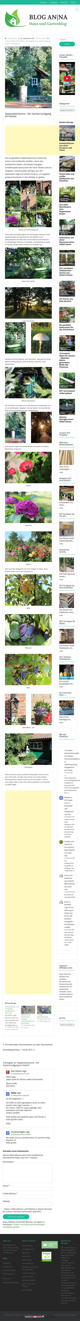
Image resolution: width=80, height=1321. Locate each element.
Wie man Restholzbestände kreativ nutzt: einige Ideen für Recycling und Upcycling (67, 443)
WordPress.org (8, 1274)
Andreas (67, 797)
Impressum (7, 1278)
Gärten (7, 41)
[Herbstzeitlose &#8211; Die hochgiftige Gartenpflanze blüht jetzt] (13, 1018)
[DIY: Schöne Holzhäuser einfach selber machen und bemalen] (66, 672)
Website (6, 1201)
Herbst (7, 44)
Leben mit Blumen (28, 1273)
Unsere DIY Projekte (64, 433)
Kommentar (9, 1161)
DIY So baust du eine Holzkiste (66, 586)
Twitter (73, 2)
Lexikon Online (27, 1277)
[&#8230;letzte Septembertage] (44, 1010)
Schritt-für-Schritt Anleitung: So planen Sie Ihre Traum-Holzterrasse (66, 551)
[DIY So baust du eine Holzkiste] (66, 600)
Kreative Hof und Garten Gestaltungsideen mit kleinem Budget (67, 479)
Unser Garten (12, 38)
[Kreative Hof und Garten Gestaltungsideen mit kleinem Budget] (66, 493)
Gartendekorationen (18, 41)
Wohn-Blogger (27, 1290)
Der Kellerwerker (28, 1249)
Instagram (53, 2)
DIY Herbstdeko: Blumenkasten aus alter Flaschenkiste (28, 1044)
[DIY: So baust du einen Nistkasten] (66, 636)
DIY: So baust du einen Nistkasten (67, 622)
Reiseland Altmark (28, 1280)
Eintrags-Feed (7, 1267)
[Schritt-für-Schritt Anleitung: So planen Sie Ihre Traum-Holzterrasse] (66, 564)
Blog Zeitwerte (27, 1246)
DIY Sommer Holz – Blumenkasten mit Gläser (66, 694)
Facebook (43, 2)
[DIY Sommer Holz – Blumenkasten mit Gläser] (66, 707)
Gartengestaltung (32, 41)
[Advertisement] (42, 140)
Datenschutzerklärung (11, 1282)
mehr (61, 472)
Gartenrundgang (44, 41)
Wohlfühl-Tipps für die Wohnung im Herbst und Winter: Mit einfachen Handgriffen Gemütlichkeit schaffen (69, 916)
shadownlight (18, 1131)
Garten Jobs (26, 1256)
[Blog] (48, 1317)
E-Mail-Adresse (10, 1193)
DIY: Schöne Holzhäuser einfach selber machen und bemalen (66, 658)
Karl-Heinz (42, 38)
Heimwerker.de (27, 1263)
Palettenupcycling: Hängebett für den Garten (70, 767)
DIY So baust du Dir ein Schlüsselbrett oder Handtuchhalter (66, 515)
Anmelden (6, 1263)
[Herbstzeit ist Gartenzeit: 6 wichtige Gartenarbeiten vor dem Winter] (28, 1010)
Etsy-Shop (25, 1253)
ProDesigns (72, 1315)
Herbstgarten (15, 44)
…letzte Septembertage (42, 1016)
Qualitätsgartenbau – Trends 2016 (17, 1049)
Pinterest (64, 2)
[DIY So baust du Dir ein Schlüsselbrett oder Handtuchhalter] (66, 529)
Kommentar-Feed (9, 1270)
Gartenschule (27, 1260)
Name (6, 1185)
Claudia (67, 841)
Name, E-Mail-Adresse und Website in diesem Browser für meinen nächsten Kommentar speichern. (27, 1210)
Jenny (66, 875)
